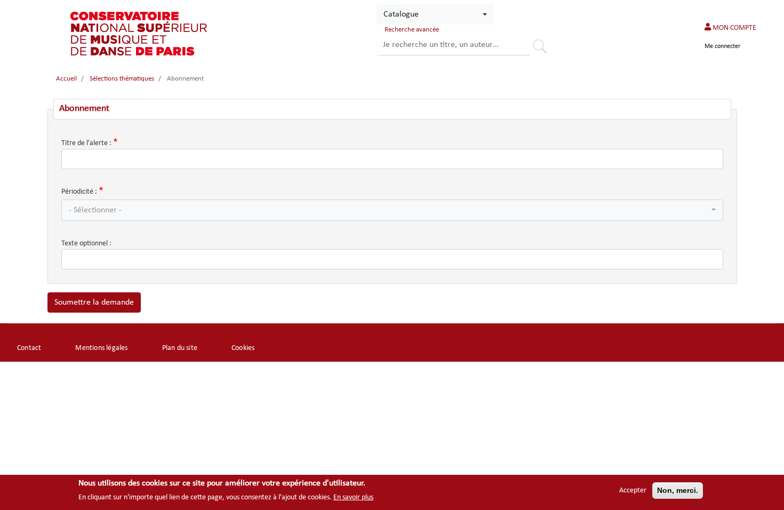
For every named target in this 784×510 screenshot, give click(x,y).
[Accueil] (139, 33)
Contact (29, 348)
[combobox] (435, 14)
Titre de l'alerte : (86, 143)
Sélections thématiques (122, 78)
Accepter (632, 491)
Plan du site (179, 348)
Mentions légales (101, 348)
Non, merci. (677, 490)
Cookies (242, 348)
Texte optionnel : (86, 244)
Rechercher (543, 48)
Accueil (66, 78)
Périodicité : (79, 192)
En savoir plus (353, 497)
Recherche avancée (412, 29)
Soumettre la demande (94, 302)
